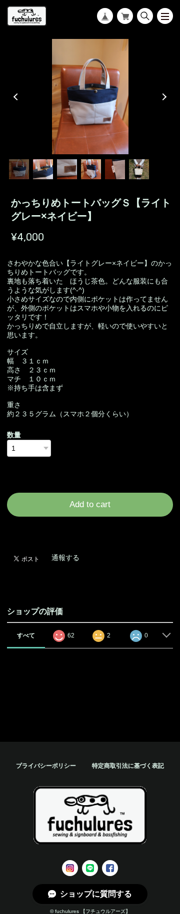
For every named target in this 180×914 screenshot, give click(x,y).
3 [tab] (67, 169)
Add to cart (90, 504)
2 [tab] (43, 169)
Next (163, 97)
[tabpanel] (90, 96)
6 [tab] (139, 169)
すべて (26, 635)
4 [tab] (91, 169)
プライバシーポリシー (46, 765)
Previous (17, 97)
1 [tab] (19, 169)
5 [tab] (115, 169)
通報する (66, 558)
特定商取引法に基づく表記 (128, 765)
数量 (14, 435)
